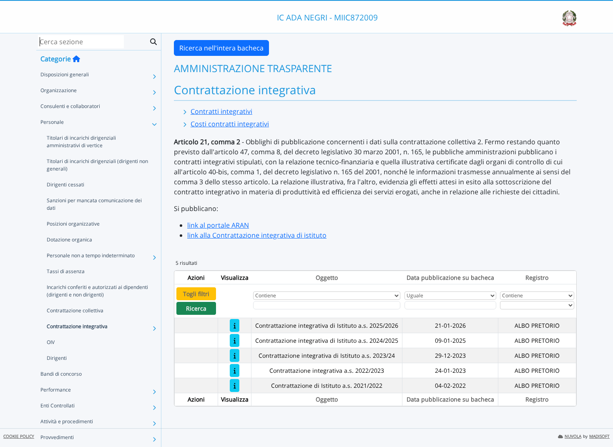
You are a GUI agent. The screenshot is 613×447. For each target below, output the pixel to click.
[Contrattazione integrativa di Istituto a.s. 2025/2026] (234, 325)
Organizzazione (58, 90)
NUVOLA (573, 436)
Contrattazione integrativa (77, 326)
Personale (52, 122)
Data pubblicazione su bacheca (450, 277)
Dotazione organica (69, 239)
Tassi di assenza (66, 271)
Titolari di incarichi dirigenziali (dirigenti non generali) (97, 165)
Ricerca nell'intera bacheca (221, 48)
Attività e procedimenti (66, 421)
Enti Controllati (57, 405)
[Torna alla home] (76, 58)
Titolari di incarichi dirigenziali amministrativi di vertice (81, 141)
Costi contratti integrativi (230, 123)
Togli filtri (196, 294)
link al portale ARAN (218, 225)
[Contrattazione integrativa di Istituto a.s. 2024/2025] (234, 340)
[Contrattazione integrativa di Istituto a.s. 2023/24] (234, 355)
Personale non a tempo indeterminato (91, 255)
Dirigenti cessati (65, 184)
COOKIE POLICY (18, 436)
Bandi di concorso (61, 373)
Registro (536, 277)
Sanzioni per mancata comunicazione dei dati (94, 204)
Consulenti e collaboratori (70, 106)
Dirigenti (57, 358)
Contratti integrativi (221, 111)
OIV (51, 342)
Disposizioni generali (64, 74)
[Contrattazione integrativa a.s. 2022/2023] (234, 370)
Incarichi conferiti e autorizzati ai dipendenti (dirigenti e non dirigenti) (97, 291)
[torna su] (596, 421)
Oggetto (327, 277)
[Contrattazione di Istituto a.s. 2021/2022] (234, 385)
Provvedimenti (57, 437)
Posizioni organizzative (73, 223)
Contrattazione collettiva (75, 310)
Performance (55, 389)
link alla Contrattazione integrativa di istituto (257, 235)
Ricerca (196, 308)
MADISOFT (599, 436)
